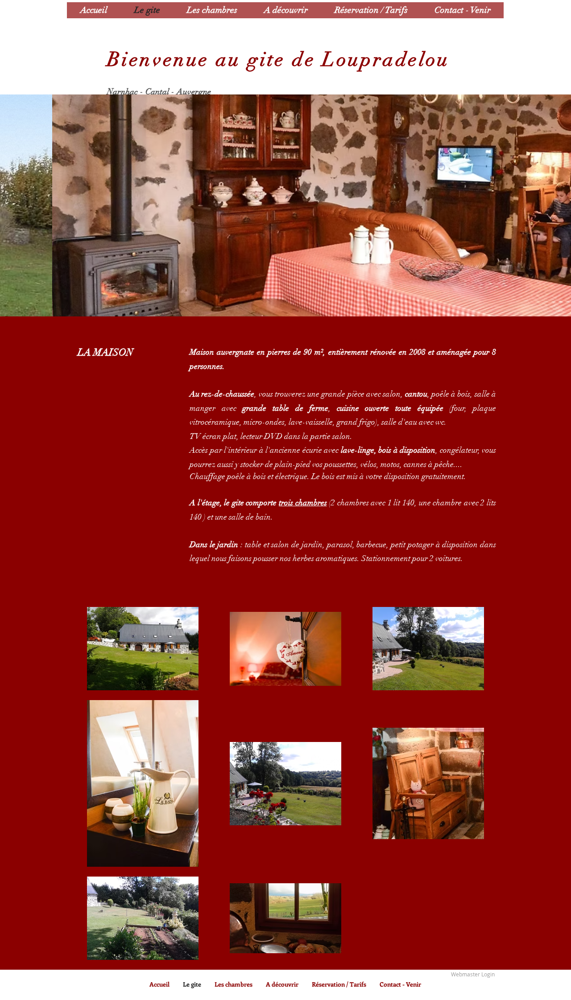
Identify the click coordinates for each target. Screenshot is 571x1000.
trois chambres (303, 503)
